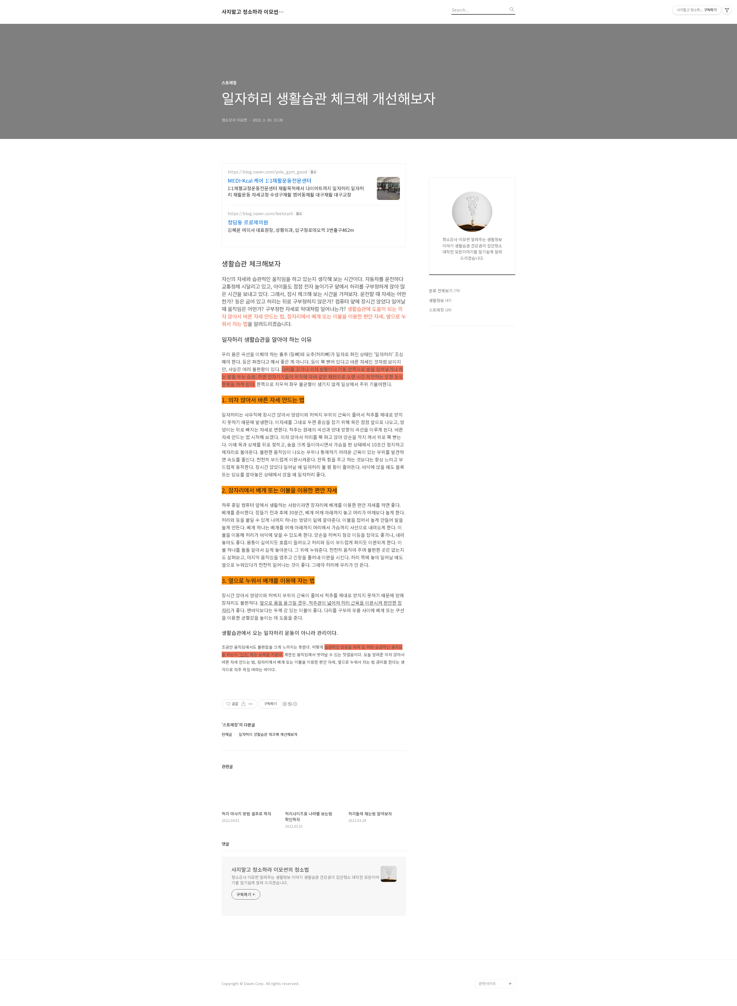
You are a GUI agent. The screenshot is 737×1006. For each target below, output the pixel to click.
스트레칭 (440, 310)
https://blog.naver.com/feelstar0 (260, 213)
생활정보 (440, 300)
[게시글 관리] (250, 704)
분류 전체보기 (444, 290)
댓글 (225, 844)
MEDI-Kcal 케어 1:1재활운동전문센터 (269, 180)
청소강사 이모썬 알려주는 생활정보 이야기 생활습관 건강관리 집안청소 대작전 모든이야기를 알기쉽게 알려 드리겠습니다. (305, 879)
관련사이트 (487, 983)
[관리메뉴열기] (727, 10)
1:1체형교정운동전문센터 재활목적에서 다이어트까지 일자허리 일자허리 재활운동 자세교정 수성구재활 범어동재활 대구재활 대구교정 (296, 191)
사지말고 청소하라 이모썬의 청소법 (253, 12)
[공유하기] (243, 704)
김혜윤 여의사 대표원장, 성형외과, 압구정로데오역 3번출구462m (291, 229)
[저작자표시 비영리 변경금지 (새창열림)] (289, 704)
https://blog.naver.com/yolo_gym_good (267, 171)
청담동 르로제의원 (248, 222)
